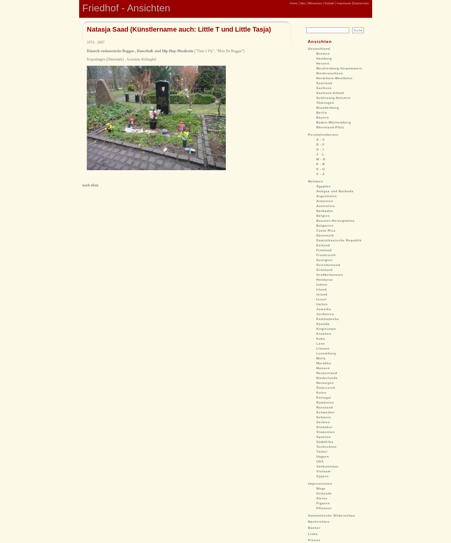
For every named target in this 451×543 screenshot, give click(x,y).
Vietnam (323, 471)
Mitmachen (314, 3)
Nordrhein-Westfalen (334, 78)
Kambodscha (327, 319)
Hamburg (324, 58)
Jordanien (325, 314)
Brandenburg (327, 107)
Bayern (322, 117)
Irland (321, 289)
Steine (322, 498)
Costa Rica (326, 230)
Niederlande (327, 378)
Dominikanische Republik (339, 240)
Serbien (323, 422)
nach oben (90, 185)
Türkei (322, 451)
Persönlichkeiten (323, 134)
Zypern (322, 476)
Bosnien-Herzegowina (335, 220)
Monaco (323, 368)
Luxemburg (326, 353)
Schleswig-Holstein (333, 98)
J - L (320, 154)
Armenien (324, 201)
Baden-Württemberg (333, 122)
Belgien (323, 215)
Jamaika (323, 309)
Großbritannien (329, 274)
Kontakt (329, 3)
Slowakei (324, 427)
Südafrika (324, 441)
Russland (324, 407)
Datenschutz (361, 3)
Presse (314, 540)
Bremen (323, 53)
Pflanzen (324, 508)
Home (294, 3)
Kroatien (323, 333)
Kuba (320, 338)
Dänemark (325, 235)
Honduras (324, 279)
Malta (321, 358)
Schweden (325, 412)
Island (321, 294)
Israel (321, 299)
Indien (321, 284)
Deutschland (319, 48)
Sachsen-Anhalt (330, 93)
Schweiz (323, 417)
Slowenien (325, 432)
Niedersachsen (329, 73)
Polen (321, 392)
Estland (323, 245)
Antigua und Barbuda (334, 191)
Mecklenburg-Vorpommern (339, 68)
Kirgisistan (326, 328)
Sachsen (324, 88)
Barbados (324, 211)
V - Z (320, 174)
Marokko (323, 363)
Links (313, 534)
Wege (321, 488)
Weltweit (315, 181)
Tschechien (326, 446)
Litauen (323, 348)
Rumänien (325, 402)
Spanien (323, 437)
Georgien (324, 260)
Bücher (314, 527)
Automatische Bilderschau (331, 515)
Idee (302, 3)
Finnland (324, 250)
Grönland (324, 270)
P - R (320, 164)
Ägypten (323, 186)
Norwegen (325, 383)
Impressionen (320, 483)
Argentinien (326, 196)
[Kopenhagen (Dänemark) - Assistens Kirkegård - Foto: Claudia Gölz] (156, 169)
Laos (320, 343)
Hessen (323, 63)
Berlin (321, 112)
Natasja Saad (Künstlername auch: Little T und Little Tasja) (179, 29)
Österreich (325, 387)
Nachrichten (319, 521)
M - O (321, 159)
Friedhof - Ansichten (126, 8)
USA (320, 461)
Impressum (343, 3)
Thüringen (325, 102)
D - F (320, 144)
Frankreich (326, 255)
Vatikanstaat (327, 466)
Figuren (323, 503)
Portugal (323, 397)
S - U (320, 169)
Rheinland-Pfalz (330, 127)
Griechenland (328, 265)
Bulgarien (324, 225)
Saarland (324, 83)
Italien (322, 304)
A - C (320, 139)
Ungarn (322, 456)
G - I (320, 149)
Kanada (323, 324)
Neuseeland (326, 373)
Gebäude (324, 493)
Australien (325, 206)
